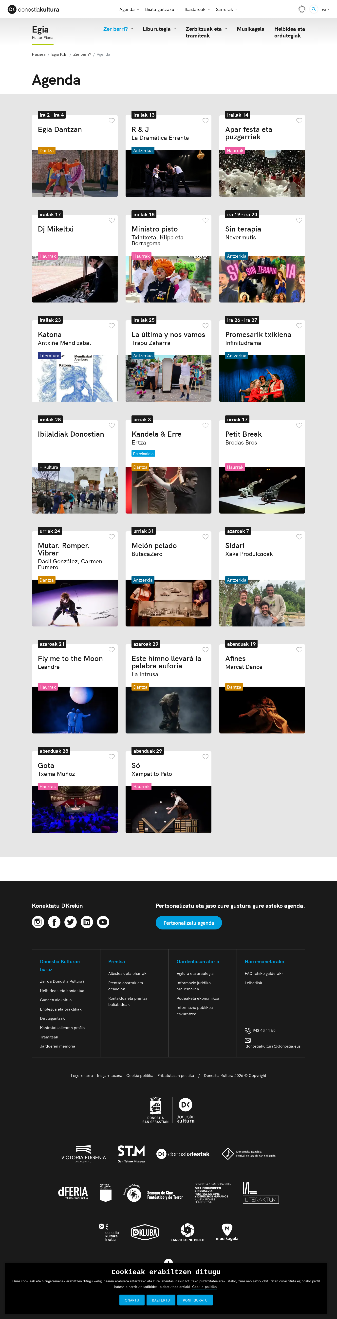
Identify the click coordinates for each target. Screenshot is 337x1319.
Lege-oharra (82, 1075)
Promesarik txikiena (258, 337)
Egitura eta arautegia (195, 973)
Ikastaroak (195, 9)
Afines (243, 661)
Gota (56, 768)
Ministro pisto (157, 235)
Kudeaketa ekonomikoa (198, 998)
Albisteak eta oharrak (127, 973)
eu (326, 9)
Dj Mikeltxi (56, 228)
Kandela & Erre (156, 437)
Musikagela (250, 28)
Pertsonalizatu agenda (189, 922)
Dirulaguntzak (52, 1018)
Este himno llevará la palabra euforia (166, 665)
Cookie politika (139, 1075)
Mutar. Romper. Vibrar (70, 555)
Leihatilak (253, 982)
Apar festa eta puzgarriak (248, 132)
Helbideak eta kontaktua (62, 990)
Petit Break (243, 437)
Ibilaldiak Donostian (71, 433)
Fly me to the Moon (70, 661)
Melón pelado (154, 548)
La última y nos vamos (168, 337)
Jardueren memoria (57, 1046)
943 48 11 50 (263, 1030)
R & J (160, 132)
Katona (64, 337)
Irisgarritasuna (109, 1075)
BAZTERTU (161, 1300)
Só (151, 768)
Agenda (127, 9)
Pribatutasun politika (175, 1075)
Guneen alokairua (56, 999)
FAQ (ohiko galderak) (264, 973)
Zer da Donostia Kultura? (62, 981)
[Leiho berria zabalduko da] (38, 921)
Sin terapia (243, 232)
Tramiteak (49, 1036)
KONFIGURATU (195, 1300)
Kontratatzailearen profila (62, 1027)
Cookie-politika (204, 1286)
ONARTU (132, 1300)
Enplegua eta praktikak (61, 1009)
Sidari (249, 548)
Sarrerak (224, 9)
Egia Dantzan (60, 128)
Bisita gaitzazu (159, 9)
